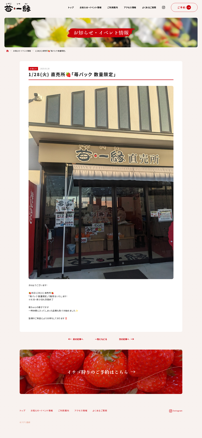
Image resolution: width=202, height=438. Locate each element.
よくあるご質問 (149, 7)
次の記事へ (124, 339)
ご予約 (182, 7)
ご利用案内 (112, 7)
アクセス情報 (130, 7)
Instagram (177, 411)
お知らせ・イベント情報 (91, 7)
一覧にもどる (101, 339)
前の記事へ (78, 339)
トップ (71, 7)
